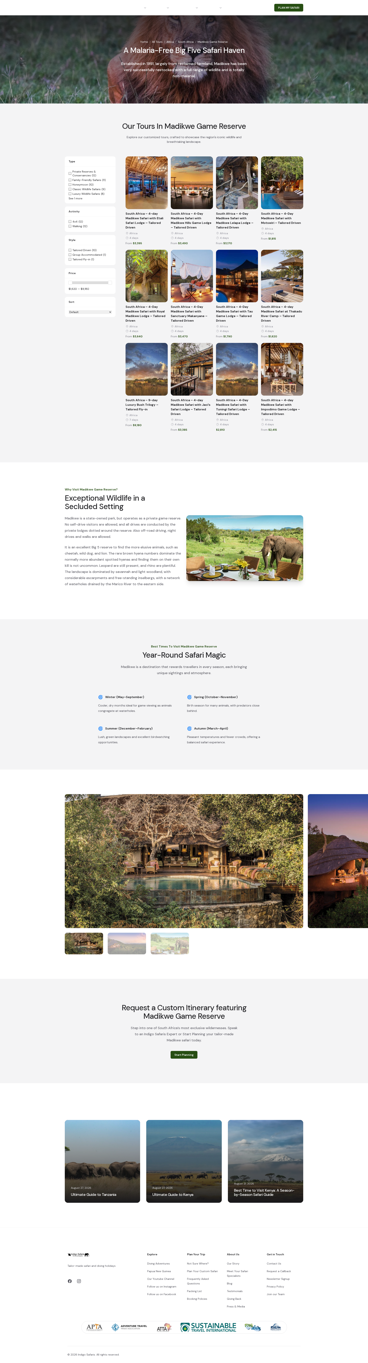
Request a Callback (279, 1271)
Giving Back (234, 1299)
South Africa (186, 42)
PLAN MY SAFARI (288, 7)
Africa (170, 42)
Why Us (213, 7)
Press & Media (236, 1306)
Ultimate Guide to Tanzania (93, 1194)
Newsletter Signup (278, 1279)
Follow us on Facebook (161, 1294)
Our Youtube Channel (160, 1279)
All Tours (157, 42)
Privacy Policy (275, 1286)
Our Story (233, 1263)
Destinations (133, 7)
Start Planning (184, 1055)
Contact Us (274, 1263)
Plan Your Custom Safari (202, 1271)
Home (144, 42)
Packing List (194, 1291)
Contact (237, 7)
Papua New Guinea (159, 1271)
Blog (229, 1283)
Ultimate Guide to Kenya (172, 1194)
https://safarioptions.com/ (106, 1270)
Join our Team (276, 1294)
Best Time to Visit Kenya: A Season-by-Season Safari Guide (264, 1192)
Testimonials (235, 1291)
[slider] (70, 283)
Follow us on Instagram (161, 1286)
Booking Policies (197, 1299)
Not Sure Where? (198, 1263)
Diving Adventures (158, 1263)
